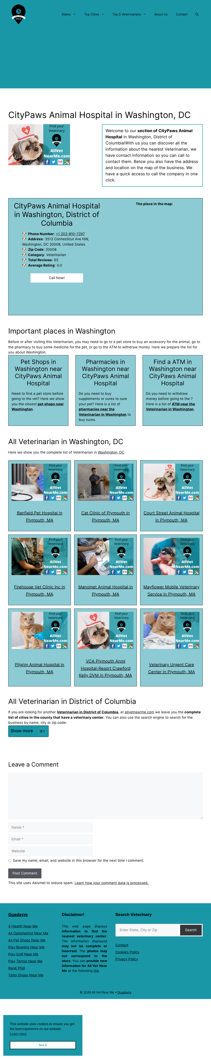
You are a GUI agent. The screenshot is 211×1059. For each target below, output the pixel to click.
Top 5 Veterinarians (127, 14)
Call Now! (57, 278)
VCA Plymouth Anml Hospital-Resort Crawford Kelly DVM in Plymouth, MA (105, 668)
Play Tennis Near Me (25, 961)
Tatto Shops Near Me (25, 975)
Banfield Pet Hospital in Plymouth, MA (39, 516)
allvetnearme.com (139, 712)
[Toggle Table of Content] (39, 731)
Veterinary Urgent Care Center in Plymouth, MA (171, 668)
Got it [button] (43, 1045)
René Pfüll (16, 968)
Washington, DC (111, 452)
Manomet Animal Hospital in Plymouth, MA (105, 590)
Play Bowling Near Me (26, 947)
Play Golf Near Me (23, 954)
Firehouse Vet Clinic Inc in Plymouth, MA (39, 590)
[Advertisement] (105, 59)
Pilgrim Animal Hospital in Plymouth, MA (39, 668)
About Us (161, 14)
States (66, 14)
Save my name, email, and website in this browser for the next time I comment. (78, 860)
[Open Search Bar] (197, 14)
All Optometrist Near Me (28, 933)
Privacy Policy (126, 959)
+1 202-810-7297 (70, 234)
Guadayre (18, 914)
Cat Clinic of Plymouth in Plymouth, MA (105, 516)
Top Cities (91, 14)
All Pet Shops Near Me (27, 940)
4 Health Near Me (23, 926)
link (96, 971)
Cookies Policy (127, 952)
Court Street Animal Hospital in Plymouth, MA (171, 516)
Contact (181, 14)
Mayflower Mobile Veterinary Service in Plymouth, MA (171, 590)
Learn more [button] (18, 1034)
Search (191, 930)
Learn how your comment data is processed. (112, 883)
